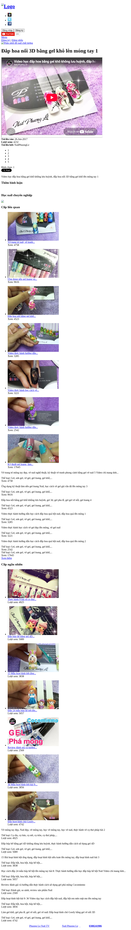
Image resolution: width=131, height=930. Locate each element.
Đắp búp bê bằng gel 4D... (21, 636)
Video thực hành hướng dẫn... (23, 353)
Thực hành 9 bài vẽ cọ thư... (22, 599)
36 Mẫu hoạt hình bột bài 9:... (23, 784)
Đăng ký (6, 40)
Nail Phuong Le (70, 926)
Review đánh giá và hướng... (22, 747)
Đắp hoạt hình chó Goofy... (21, 821)
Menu (4, 37)
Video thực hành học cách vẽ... (23, 390)
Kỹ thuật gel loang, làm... (20, 464)
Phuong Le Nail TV (39, 926)
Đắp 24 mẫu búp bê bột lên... (22, 710)
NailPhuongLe (21, 145)
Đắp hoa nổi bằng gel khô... (22, 316)
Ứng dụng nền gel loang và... (22, 279)
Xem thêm (6, 558)
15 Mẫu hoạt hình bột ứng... (22, 673)
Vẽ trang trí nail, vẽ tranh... (21, 242)
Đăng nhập (17, 40)
